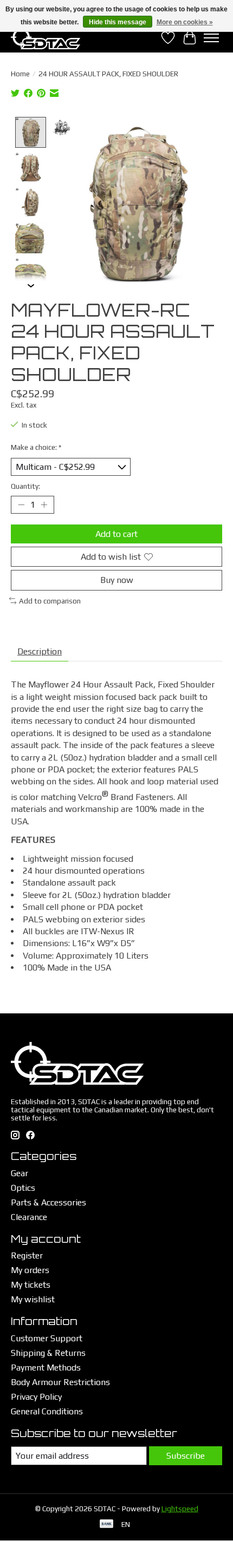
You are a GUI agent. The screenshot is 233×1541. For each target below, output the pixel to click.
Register (27, 1255)
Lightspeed (179, 1509)
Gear (19, 1173)
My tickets (30, 1285)
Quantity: (25, 486)
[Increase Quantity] (44, 505)
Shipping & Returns (48, 1353)
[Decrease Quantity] (21, 505)
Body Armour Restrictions (60, 1382)
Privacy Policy (36, 1397)
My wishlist (33, 1299)
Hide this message (117, 22)
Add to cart (116, 534)
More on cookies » (185, 22)
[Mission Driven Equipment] (45, 38)
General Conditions (47, 1411)
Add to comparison (50, 601)
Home (20, 74)
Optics (23, 1188)
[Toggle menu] (211, 38)
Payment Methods (46, 1367)
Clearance (29, 1217)
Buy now (116, 580)
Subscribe (185, 1456)
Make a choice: (36, 447)
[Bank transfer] (107, 1524)
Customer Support (46, 1338)
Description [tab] (39, 651)
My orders (30, 1270)
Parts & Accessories (48, 1202)
